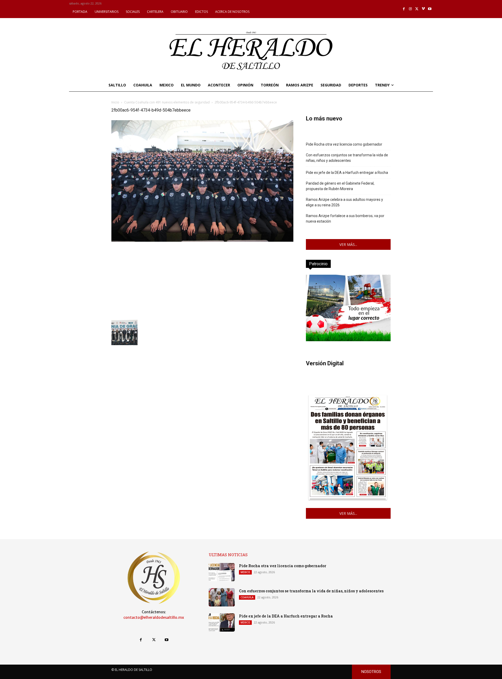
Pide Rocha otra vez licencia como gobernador (344, 144)
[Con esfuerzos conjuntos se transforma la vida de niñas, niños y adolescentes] (222, 597)
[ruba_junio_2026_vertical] (348, 339)
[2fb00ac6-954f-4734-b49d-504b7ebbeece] (202, 240)
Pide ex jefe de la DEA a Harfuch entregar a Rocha (347, 172)
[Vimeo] (423, 9)
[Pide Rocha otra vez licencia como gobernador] (222, 572)
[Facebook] (404, 9)
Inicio (115, 102)
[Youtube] (429, 9)
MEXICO (245, 572)
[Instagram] (410, 9)
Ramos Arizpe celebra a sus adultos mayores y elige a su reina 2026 (344, 202)
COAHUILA (247, 597)
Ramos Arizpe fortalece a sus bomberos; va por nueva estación (345, 218)
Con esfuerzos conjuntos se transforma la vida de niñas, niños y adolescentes (347, 158)
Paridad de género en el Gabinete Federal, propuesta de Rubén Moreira (340, 186)
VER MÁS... (348, 244)
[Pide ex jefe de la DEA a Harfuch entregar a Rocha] (222, 622)
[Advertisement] (202, 279)
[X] (417, 9)
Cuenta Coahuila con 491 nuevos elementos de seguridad (167, 102)
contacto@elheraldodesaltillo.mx (153, 617)
